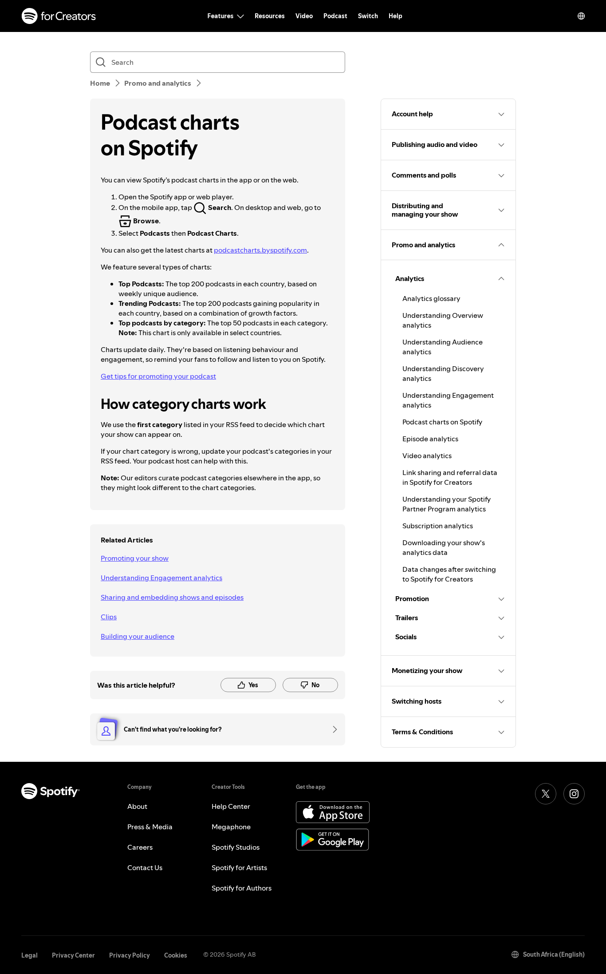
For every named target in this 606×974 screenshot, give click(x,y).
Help (395, 16)
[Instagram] (574, 793)
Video (304, 16)
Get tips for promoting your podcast (158, 376)
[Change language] (581, 16)
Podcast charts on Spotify (442, 422)
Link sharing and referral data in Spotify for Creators (449, 477)
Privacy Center (73, 955)
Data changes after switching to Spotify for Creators (449, 574)
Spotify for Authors (242, 888)
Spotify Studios (236, 847)
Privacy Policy (129, 955)
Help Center (231, 806)
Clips (109, 617)
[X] (545, 793)
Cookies (175, 955)
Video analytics (427, 455)
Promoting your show (135, 558)
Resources (270, 16)
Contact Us (144, 867)
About (137, 806)
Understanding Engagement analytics (161, 577)
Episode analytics (430, 438)
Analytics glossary (431, 298)
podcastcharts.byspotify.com (260, 250)
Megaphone (231, 826)
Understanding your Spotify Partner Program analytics (446, 504)
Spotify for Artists (239, 867)
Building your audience (137, 636)
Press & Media (150, 826)
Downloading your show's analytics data (443, 547)
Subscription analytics (437, 526)
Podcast (335, 16)
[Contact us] (332, 729)
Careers (140, 847)
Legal (29, 955)
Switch (368, 16)
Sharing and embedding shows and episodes (172, 597)
